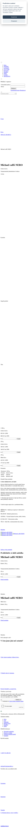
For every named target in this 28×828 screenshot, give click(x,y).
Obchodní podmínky (9, 731)
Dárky (5, 726)
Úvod (2, 119)
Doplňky (6, 725)
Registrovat (23, 90)
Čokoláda (6, 722)
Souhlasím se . (13, 701)
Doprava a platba (8, 733)
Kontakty (6, 735)
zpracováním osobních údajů (16, 701)
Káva (2, 132)
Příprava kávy (7, 723)
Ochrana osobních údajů (10, 734)
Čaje (5, 720)
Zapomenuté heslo (15, 90)
